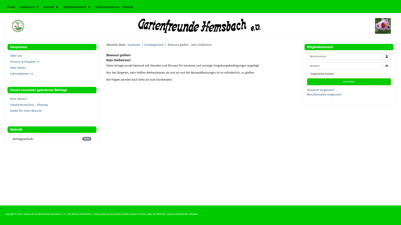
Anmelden (349, 81)
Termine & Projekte (22, 62)
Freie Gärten (18, 68)
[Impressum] (37, 7)
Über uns (16, 56)
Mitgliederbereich (74, 7)
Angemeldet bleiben (322, 73)
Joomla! (133, 214)
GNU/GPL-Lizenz (164, 214)
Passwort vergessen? (320, 90)
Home (11, 7)
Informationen (19, 73)
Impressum (27, 7)
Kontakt (49, 7)
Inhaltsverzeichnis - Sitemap (114, 7)
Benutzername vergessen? (324, 94)
